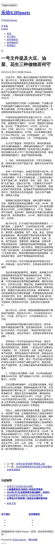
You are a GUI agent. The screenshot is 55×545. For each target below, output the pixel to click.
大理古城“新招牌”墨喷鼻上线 (30, 464)
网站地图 (32, 540)
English (4, 29)
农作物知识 (12, 42)
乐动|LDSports (19, 540)
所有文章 (11, 503)
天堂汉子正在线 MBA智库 (20, 486)
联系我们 (11, 45)
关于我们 (11, 36)
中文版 (4, 26)
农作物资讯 (12, 39)
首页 (9, 33)
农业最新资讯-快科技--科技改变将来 (25, 495)
